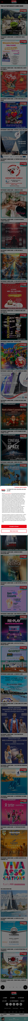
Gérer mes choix (14, 531)
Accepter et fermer (14, 526)
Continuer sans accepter (21, 487)
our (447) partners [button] (8, 493)
